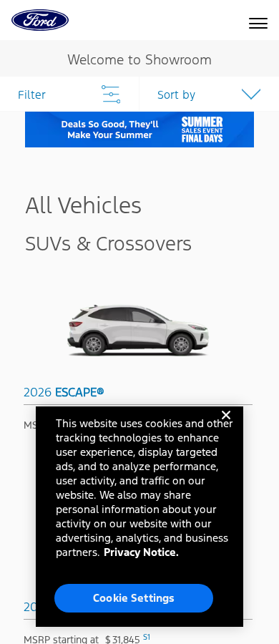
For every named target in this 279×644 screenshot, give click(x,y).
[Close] (226, 426)
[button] (209, 94)
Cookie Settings (134, 598)
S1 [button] (146, 637)
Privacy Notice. (141, 552)
